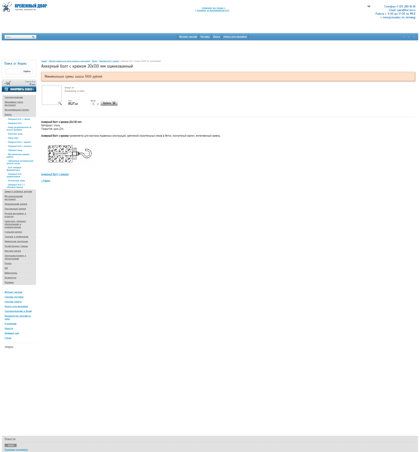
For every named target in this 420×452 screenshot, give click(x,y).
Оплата (216, 36)
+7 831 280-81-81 (405, 6)
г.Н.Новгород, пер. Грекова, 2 (213, 8)
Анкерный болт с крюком (109, 61)
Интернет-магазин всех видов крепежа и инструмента (69, 61)
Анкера (94, 61)
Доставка (205, 36)
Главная (44, 61)
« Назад (45, 180)
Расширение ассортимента (16, 449)
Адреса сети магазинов (235, 36)
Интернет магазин (188, 36)
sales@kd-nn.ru (406, 10)
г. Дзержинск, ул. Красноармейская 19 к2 (212, 10)
